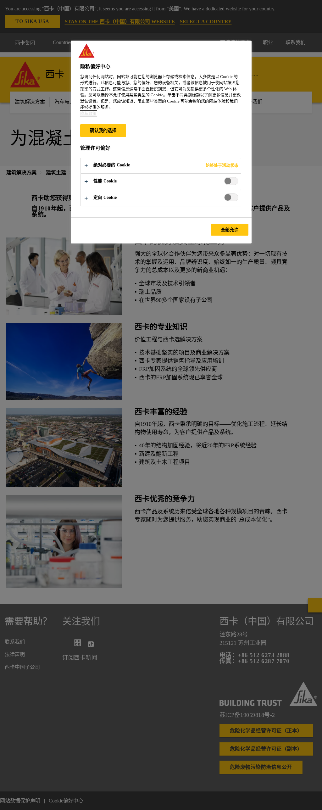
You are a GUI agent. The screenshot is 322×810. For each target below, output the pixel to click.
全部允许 (230, 229)
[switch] (231, 181)
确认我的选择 (103, 130)
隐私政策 (88, 113)
